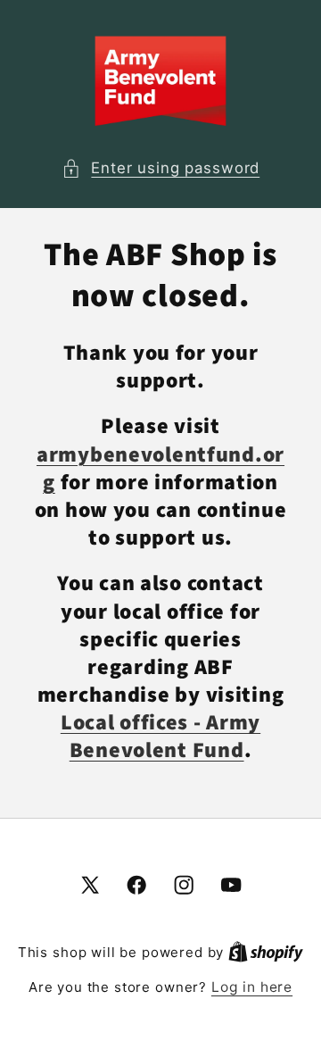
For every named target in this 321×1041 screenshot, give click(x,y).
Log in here (251, 987)
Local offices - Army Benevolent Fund (160, 736)
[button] (160, 168)
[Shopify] (265, 952)
